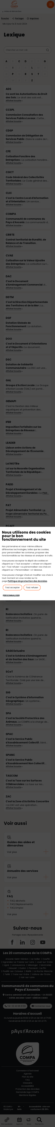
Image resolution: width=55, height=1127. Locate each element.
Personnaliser (11, 595)
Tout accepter (12, 587)
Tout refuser (32, 587)
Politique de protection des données (27, 581)
